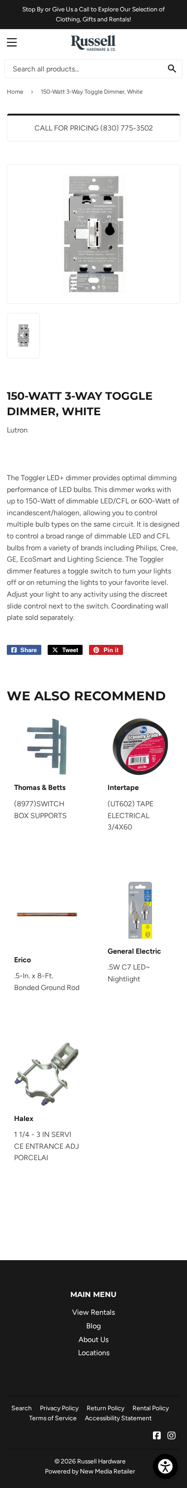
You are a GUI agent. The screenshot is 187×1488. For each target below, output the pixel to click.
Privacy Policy (59, 1408)
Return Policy (105, 1408)
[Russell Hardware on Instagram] (171, 1436)
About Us (93, 1339)
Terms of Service (53, 1418)
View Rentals (93, 1312)
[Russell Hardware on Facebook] (157, 1436)
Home (15, 91)
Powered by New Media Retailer (90, 1471)
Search (21, 1408)
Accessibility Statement (118, 1418)
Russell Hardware (101, 1461)
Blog (93, 1326)
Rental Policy (151, 1408)
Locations (93, 1352)
